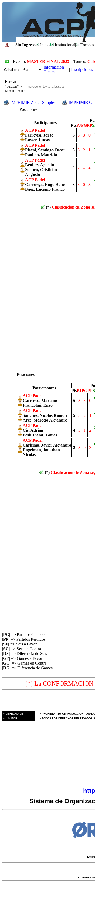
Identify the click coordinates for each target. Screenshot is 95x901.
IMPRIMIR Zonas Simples (32, 102)
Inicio (44, 44)
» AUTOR (9, 718)
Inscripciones (82, 69)
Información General (54, 69)
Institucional (64, 44)
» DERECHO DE (12, 713)
